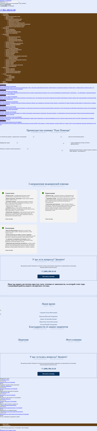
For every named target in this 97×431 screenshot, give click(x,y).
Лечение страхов (10, 62)
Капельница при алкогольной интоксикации (19, 24)
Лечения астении (10, 42)
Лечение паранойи (10, 53)
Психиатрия (6, 34)
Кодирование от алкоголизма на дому (15, 26)
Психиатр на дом (13, 38)
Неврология (6, 67)
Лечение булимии (13, 58)
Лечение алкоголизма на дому (13, 16)
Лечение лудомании (10, 47)
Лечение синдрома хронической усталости (16, 59)
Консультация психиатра (15, 36)
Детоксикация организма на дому (14, 19)
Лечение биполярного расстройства (14, 43)
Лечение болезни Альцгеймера (13, 71)
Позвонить (2, 430)
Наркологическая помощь (15, 20)
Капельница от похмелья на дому (17, 22)
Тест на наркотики (10, 29)
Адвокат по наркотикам (11, 33)
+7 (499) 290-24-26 (48, 271)
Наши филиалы (6, 425)
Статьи (4, 73)
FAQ (7, 430)
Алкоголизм (6, 15)
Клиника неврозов (10, 68)
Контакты (5, 82)
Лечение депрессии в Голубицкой (8, 401)
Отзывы (10, 430)
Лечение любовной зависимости (14, 49)
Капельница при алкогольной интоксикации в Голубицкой (14, 414)
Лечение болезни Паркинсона (13, 72)
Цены (4, 81)
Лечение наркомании (11, 30)
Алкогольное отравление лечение (17, 25)
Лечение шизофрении (11, 66)
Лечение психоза (10, 54)
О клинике (5, 13)
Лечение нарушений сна (12, 50)
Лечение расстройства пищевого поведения (16, 56)
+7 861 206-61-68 (7, 10)
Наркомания (6, 27)
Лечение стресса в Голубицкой (7, 382)
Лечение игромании (13, 48)
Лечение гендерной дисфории (13, 44)
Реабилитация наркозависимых (13, 31)
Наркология (8, 75)
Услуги (7, 35)
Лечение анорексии (13, 57)
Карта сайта (6, 424)
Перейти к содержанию (5, 0)
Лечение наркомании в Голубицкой (8, 388)
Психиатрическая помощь (15, 39)
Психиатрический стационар (16, 40)
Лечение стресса (10, 63)
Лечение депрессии (10, 45)
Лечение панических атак (12, 52)
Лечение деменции (10, 70)
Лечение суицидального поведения (14, 64)
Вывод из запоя (9, 17)
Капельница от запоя (14, 21)
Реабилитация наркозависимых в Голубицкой (11, 407)
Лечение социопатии (11, 61)
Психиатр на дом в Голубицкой (7, 395)
